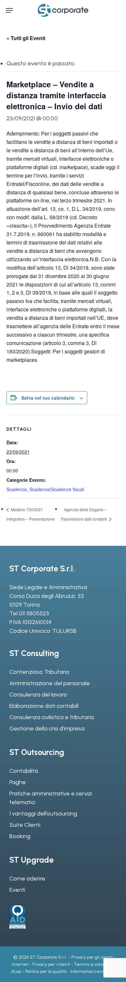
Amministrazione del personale (49, 683)
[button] (9, 10)
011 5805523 (34, 613)
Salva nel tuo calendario (48, 397)
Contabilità (23, 770)
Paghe (17, 782)
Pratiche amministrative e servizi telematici (50, 798)
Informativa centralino (92, 971)
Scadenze (16, 489)
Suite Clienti (24, 824)
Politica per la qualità (46, 971)
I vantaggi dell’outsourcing (43, 813)
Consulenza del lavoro (38, 694)
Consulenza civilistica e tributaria (51, 717)
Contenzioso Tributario (39, 671)
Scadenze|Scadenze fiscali (56, 489)
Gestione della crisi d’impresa (47, 728)
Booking (19, 836)
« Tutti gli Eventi (25, 38)
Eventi (17, 889)
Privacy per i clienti (51, 964)
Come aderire (27, 878)
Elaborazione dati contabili (44, 705)
